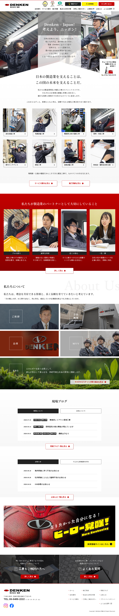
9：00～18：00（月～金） (22, 599)
